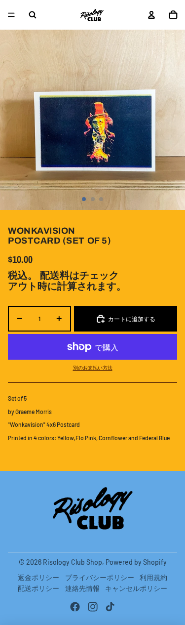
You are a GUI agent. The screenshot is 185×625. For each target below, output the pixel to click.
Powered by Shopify (136, 562)
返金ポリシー (38, 577)
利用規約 (153, 577)
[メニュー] (11, 14)
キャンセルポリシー (136, 588)
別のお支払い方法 (92, 368)
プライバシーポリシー (99, 577)
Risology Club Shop (72, 562)
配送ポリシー (38, 588)
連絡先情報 (82, 588)
